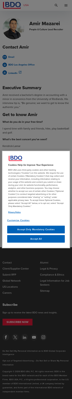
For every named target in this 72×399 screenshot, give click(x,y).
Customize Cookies (18, 220)
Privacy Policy (14, 212)
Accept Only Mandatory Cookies (36, 229)
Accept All (36, 239)
